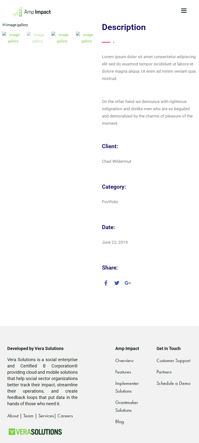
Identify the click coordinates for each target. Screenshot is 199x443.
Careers (65, 415)
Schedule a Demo (174, 383)
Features (123, 372)
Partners (164, 372)
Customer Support (173, 360)
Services (46, 415)
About (12, 415)
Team (28, 415)
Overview (124, 360)
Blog (119, 421)
